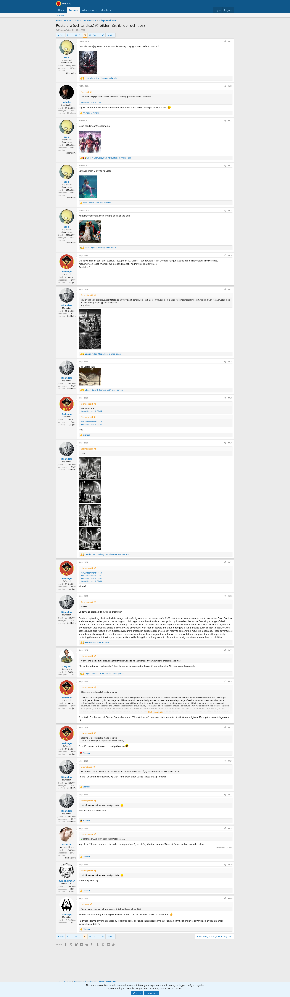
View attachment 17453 (91, 424)
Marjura (72, 282)
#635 (230, 727)
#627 (230, 289)
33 (90, 35)
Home (61, 10)
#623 (230, 120)
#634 (230, 681)
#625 (230, 210)
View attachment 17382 (91, 102)
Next (110, 35)
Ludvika (72, 891)
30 (76, 35)
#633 (230, 650)
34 (94, 35)
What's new (88, 10)
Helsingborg (70, 857)
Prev (62, 35)
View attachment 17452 (91, 421)
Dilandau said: (87, 403)
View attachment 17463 (91, 581)
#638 (230, 828)
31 (80, 35)
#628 (230, 361)
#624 (230, 165)
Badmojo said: (87, 295)
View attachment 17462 (91, 578)
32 (85, 35)
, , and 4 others (102, 78)
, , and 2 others (103, 354)
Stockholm (71, 316)
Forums (73, 10)
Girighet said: (86, 767)
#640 (230, 898)
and (91, 113)
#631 (230, 562)
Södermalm (71, 73)
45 (103, 35)
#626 (230, 255)
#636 (230, 761)
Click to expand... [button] (155, 712)
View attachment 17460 (91, 572)
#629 (230, 398)
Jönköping (71, 113)
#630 (230, 442)
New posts (60, 15)
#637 (230, 794)
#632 (230, 596)
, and (97, 203)
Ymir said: (85, 92)
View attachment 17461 (91, 575)
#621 (230, 41)
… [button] (71, 35)
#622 (230, 86)
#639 (230, 864)
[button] (96, 10)
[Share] (225, 41)
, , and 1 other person (109, 158)
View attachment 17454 (91, 411)
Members (106, 10)
